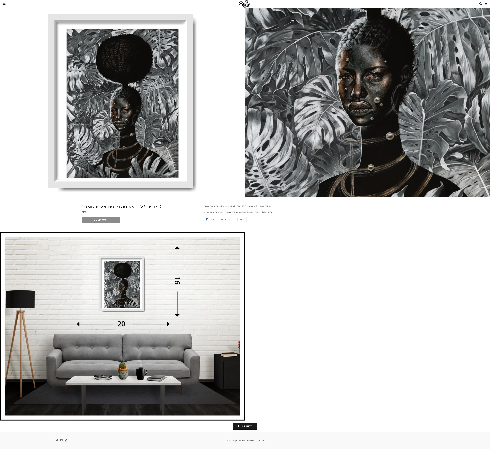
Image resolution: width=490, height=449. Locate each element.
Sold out (101, 219)
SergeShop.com (239, 440)
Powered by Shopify (256, 440)
